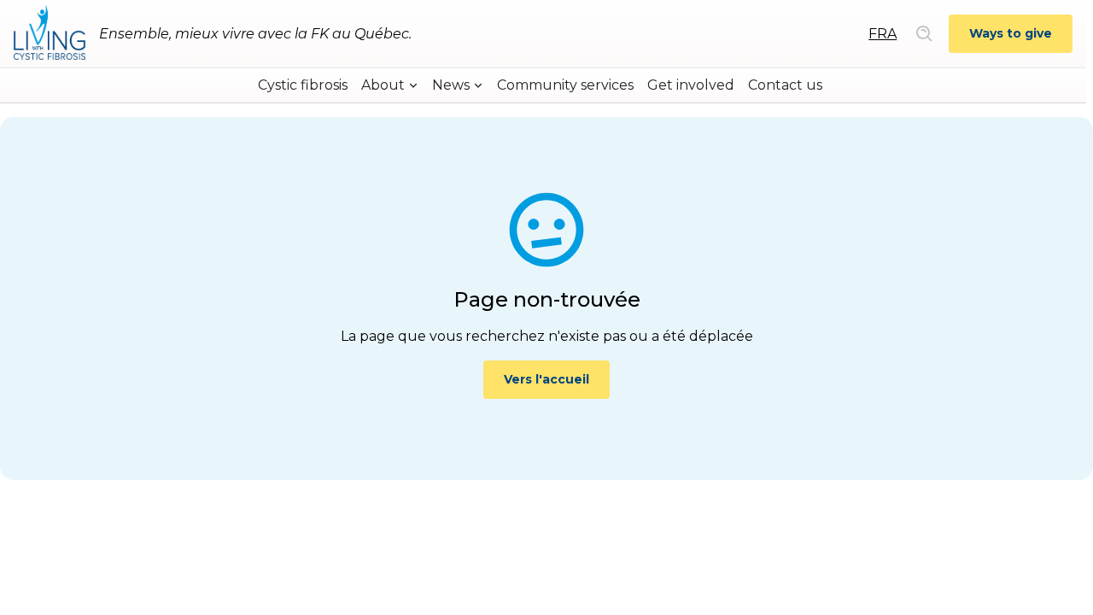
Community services (565, 85)
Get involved (690, 85)
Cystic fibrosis (303, 85)
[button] (389, 85)
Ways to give (1010, 33)
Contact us (785, 85)
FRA (882, 34)
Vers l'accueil (546, 379)
